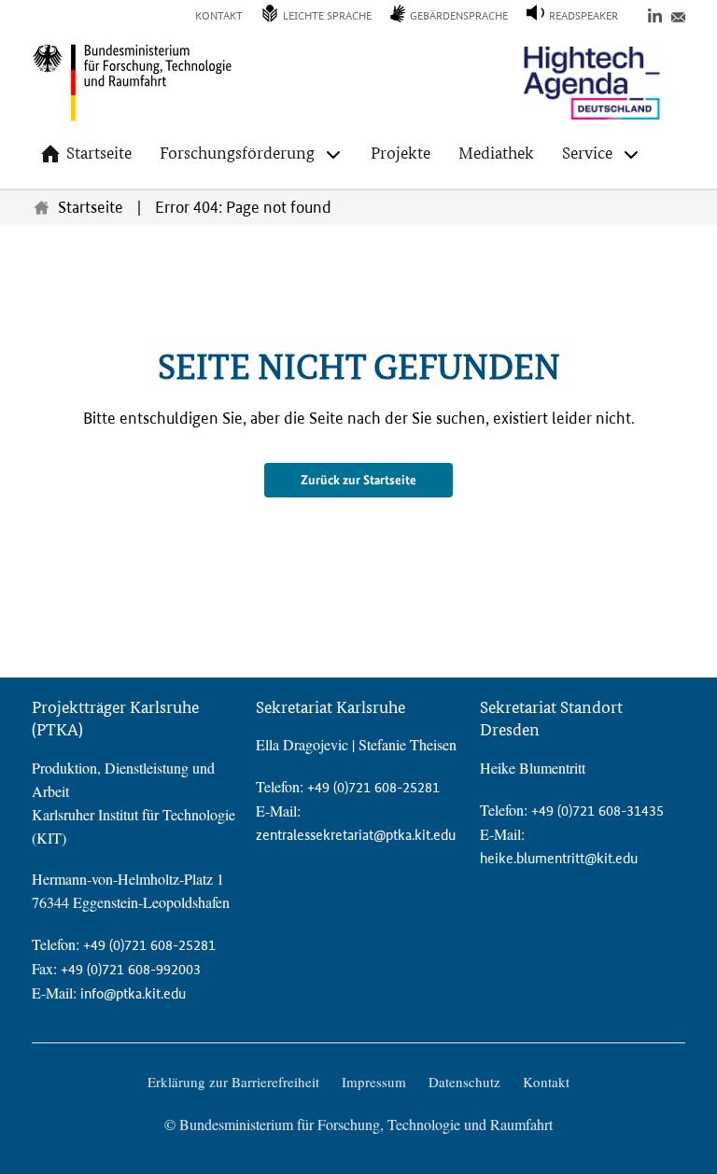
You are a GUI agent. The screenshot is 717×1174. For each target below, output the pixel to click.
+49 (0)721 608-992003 (131, 969)
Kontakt (219, 15)
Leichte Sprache (327, 15)
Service (587, 152)
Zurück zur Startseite (358, 479)
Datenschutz (464, 1081)
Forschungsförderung (237, 152)
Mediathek (496, 152)
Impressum (374, 1081)
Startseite (99, 152)
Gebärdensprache (459, 15)
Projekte (400, 152)
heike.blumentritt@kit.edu (559, 858)
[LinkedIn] (655, 14)
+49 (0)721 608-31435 (597, 810)
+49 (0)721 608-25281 (149, 945)
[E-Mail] (678, 14)
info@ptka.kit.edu (133, 993)
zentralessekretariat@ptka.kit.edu (356, 835)
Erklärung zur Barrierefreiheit (233, 1081)
